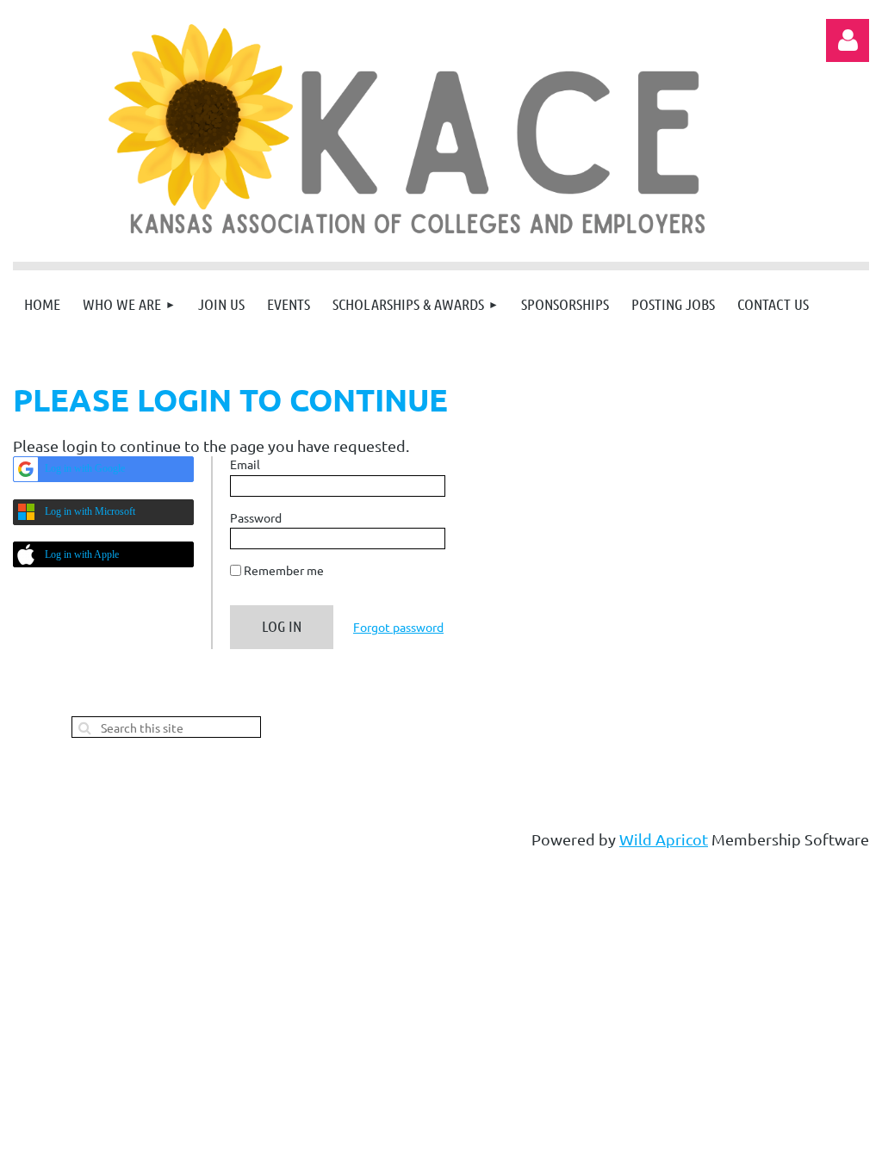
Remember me (284, 570)
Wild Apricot (663, 839)
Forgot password (398, 626)
